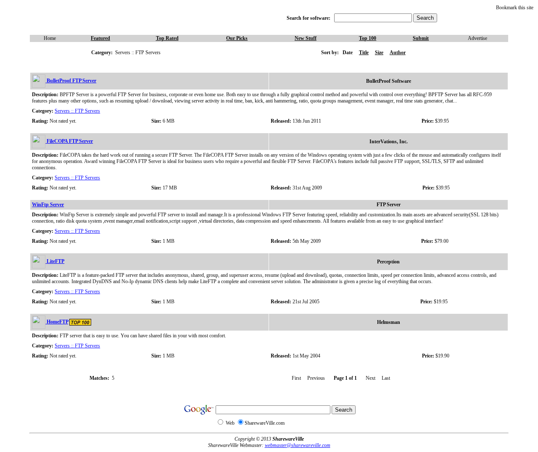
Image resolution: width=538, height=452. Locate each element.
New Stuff (305, 38)
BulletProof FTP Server (70, 81)
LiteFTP (54, 261)
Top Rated (167, 38)
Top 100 (367, 38)
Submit (421, 38)
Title (364, 52)
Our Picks (237, 38)
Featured (100, 38)
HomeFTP (56, 322)
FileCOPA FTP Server (69, 141)
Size (379, 52)
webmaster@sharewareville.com (297, 445)
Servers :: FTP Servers (77, 111)
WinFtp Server (48, 205)
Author (398, 52)
